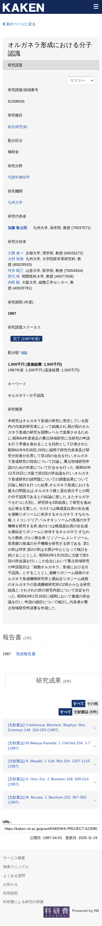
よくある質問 (14, 876)
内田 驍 (14, 282)
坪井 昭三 (16, 270)
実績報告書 (26, 654)
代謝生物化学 (19, 177)
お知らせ (10, 884)
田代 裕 (14, 276)
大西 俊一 (16, 253)
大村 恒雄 (16, 259)
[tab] (53, 680)
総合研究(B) (17, 127)
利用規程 (10, 893)
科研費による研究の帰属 (23, 902)
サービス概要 (14, 858)
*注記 (23, 353)
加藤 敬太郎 (17, 228)
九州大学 (15, 202)
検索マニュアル (16, 867)
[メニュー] (95, 6)
